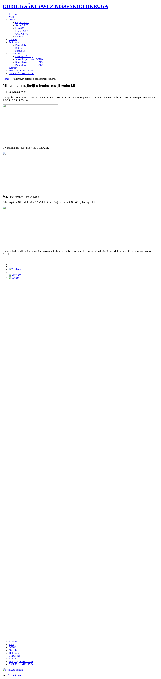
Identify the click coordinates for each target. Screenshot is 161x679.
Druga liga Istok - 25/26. (21, 661)
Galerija (13, 650)
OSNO (12, 647)
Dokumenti (14, 653)
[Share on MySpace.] (15, 275)
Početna (13, 641)
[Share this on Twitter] (14, 277)
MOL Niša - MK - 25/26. (21, 664)
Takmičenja (14, 655)
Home (6, 78)
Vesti (11, 644)
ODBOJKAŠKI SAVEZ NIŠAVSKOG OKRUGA (55, 6)
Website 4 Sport (14, 675)
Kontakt (13, 658)
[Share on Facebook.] (15, 269)
